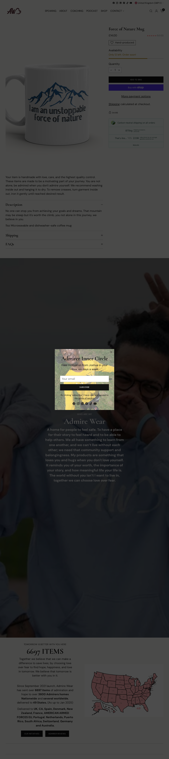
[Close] (111, 352)
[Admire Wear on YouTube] (95, 404)
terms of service (86, 398)
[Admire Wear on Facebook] (74, 404)
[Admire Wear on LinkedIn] (82, 404)
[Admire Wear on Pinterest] (86, 404)
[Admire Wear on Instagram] (78, 404)
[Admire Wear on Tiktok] (90, 404)
